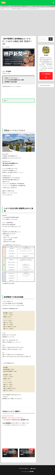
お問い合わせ (33, 468)
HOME (3, 8)
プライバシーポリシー (24, 468)
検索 (50, 39)
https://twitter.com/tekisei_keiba (15, 417)
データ (8, 8)
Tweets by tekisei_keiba (7, 415)
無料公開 (7, 47)
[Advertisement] (27, 23)
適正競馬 (32, 471)
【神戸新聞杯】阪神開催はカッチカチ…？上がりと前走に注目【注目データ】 (25, 8)
